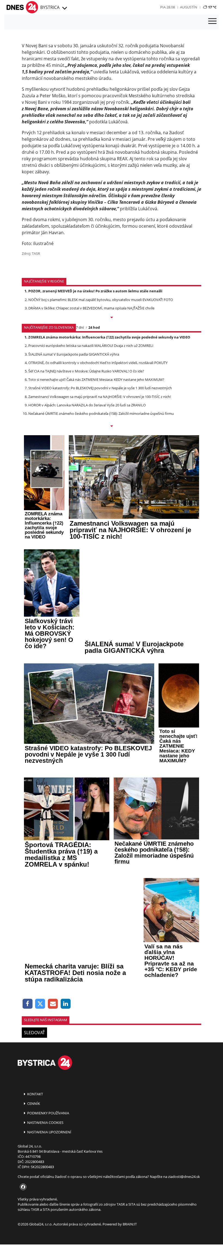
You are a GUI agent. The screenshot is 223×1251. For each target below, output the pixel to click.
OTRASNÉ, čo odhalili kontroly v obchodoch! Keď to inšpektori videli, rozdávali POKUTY (98, 362)
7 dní (80, 327)
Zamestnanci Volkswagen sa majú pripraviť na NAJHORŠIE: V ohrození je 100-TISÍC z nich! (99, 396)
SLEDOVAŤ (34, 1033)
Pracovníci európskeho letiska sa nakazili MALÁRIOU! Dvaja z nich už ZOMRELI (90, 345)
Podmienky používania (47, 1113)
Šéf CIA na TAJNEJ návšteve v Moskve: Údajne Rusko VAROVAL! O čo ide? (86, 371)
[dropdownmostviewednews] (111, 318)
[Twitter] (40, 1004)
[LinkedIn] (66, 1004)
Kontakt (34, 1094)
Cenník (33, 1103)
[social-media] (22, 1187)
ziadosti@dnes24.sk (184, 1176)
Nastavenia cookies (44, 1122)
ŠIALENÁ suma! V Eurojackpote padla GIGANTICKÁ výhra (73, 354)
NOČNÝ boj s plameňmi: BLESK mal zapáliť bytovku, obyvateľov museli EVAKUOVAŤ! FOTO (100, 299)
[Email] (53, 1004)
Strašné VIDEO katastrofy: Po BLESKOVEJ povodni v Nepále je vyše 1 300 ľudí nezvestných (100, 387)
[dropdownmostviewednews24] (111, 426)
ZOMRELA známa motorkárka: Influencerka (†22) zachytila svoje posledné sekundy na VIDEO (109, 337)
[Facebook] (27, 1004)
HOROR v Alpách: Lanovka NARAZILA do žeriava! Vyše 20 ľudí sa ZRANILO (87, 405)
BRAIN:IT (130, 1224)
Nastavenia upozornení (48, 1132)
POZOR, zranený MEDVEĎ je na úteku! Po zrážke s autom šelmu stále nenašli (95, 291)
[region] (64, 8)
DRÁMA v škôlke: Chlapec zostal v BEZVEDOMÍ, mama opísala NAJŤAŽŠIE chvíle (91, 308)
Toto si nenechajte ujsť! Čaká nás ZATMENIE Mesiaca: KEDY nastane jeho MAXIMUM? (96, 379)
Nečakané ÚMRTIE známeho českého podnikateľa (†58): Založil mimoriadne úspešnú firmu (101, 413)
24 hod (94, 327)
